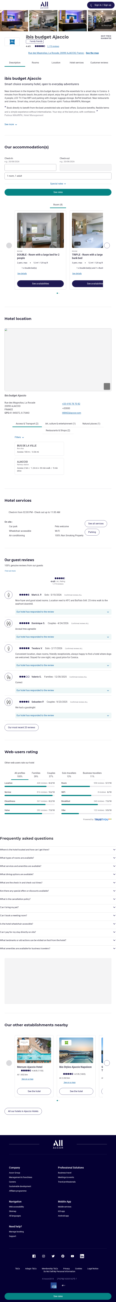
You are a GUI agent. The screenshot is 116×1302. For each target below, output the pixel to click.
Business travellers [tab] (92, 775)
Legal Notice (92, 1268)
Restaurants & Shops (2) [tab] (58, 430)
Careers (12, 1182)
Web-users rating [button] (21, 752)
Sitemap (12, 1211)
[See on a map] (58, 359)
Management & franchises (20, 1177)
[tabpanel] (58, 253)
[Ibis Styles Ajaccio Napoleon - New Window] (76, 1050)
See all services (96, 523)
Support (12, 1236)
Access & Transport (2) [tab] (27, 423)
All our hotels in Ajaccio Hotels (23, 1111)
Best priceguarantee (106, 37)
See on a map (27, 1079)
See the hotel (34, 1091)
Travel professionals (67, 1182)
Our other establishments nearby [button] (36, 1025)
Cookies (78, 1268)
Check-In (12, 160)
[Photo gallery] (58, 20)
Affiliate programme (17, 1191)
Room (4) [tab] (58, 204)
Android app (63, 1216)
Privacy (66, 1268)
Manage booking (16, 1232)
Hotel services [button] (18, 500)
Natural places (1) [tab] (91, 423)
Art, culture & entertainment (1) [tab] (60, 423)
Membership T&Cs (50, 1268)
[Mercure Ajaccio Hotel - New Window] (34, 1050)
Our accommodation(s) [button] (27, 147)
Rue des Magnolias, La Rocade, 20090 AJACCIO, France (56, 53)
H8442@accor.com (71, 413)
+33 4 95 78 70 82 (71, 403)
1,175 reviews (53, 46)
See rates (58, 1296)
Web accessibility (16, 1207)
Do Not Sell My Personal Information (59, 1271)
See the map (92, 53)
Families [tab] (36, 775)
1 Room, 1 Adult (14, 176)
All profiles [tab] (20, 775)
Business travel (64, 1173)
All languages (15, 1216)
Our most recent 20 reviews (21, 727)
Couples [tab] (51, 775)
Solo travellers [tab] (69, 775)
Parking (92, 532)
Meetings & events (66, 1177)
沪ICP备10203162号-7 (67, 1279)
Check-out (67, 160)
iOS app (61, 1211)
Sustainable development (20, 1186)
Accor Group (14, 1173)
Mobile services (64, 1207)
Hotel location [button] (18, 318)
